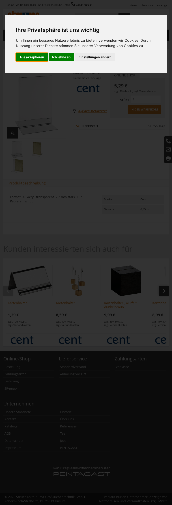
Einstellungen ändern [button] (95, 57)
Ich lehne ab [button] (61, 57)
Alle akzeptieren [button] (31, 57)
